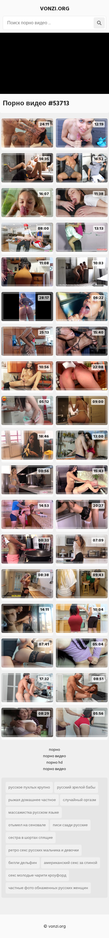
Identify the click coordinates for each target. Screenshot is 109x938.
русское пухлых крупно (29, 787)
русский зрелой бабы (76, 787)
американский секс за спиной (70, 862)
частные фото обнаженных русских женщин (48, 888)
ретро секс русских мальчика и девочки (43, 850)
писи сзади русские (70, 825)
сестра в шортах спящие (30, 837)
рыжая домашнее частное (32, 800)
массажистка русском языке (33, 812)
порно (54, 749)
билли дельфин (22, 862)
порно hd (54, 762)
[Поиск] (99, 23)
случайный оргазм (79, 800)
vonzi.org (54, 8)
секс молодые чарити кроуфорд (37, 875)
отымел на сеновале (27, 825)
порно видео (54, 756)
